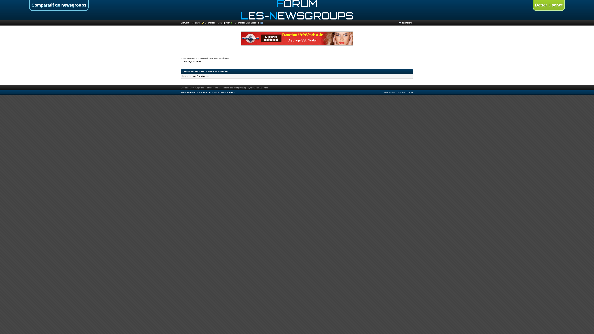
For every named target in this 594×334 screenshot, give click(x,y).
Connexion (210, 23)
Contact (184, 88)
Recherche (407, 23)
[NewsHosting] (297, 45)
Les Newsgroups (196, 88)
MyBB (189, 92)
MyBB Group (208, 92)
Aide (266, 88)
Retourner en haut (213, 88)
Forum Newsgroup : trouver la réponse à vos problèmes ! (205, 58)
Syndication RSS (255, 88)
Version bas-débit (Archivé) (234, 88)
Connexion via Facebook (247, 23)
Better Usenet (549, 5)
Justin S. (231, 92)
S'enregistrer (223, 23)
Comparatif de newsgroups (58, 5)
